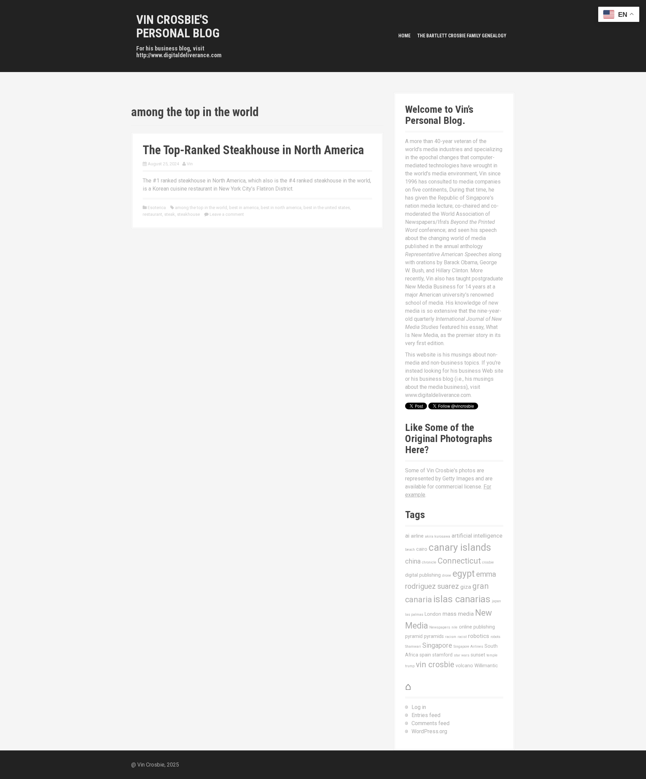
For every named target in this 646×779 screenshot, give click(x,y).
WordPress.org (429, 731)
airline (417, 536)
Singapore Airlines (468, 646)
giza (465, 586)
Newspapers (439, 627)
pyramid (414, 636)
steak (169, 214)
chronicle (429, 562)
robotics (478, 636)
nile (455, 627)
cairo (421, 549)
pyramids (434, 636)
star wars (461, 655)
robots (495, 637)
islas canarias (462, 599)
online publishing (477, 627)
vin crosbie (435, 664)
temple (492, 655)
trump (410, 666)
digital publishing (423, 575)
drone (446, 575)
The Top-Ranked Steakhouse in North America (253, 150)
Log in (418, 707)
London (433, 614)
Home (404, 35)
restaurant (152, 214)
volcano (464, 665)
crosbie (488, 562)
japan (496, 601)
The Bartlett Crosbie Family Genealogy (461, 35)
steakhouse (188, 214)
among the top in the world (201, 207)
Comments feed (430, 723)
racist (462, 637)
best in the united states (326, 207)
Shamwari (413, 646)
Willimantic (486, 665)
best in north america (281, 207)
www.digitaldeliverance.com (438, 395)
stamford (442, 654)
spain (425, 654)
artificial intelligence (477, 535)
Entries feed (425, 715)
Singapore (437, 645)
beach (410, 549)
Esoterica (157, 207)
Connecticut (459, 561)
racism (450, 637)
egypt (464, 573)
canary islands (460, 547)
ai (407, 535)
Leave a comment (227, 214)
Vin (190, 163)
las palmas (414, 614)
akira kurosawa (437, 536)
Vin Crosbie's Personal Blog (178, 26)
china (413, 561)
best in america (244, 207)
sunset (478, 654)
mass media (458, 613)
